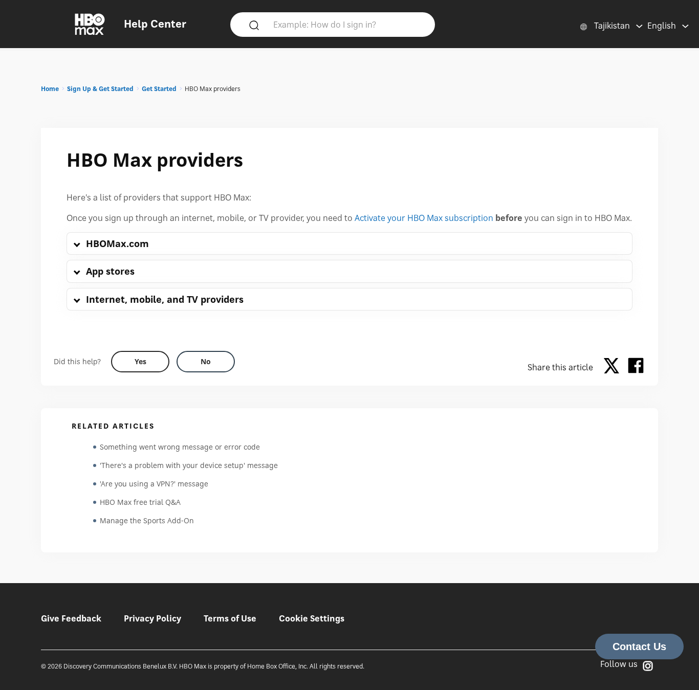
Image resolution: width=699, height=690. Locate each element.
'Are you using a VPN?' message (154, 483)
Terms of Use (230, 618)
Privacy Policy (152, 618)
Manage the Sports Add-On (147, 520)
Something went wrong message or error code (180, 447)
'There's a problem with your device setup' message (189, 465)
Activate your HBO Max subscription (424, 218)
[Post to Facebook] (635, 367)
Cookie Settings (311, 618)
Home (50, 88)
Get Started (159, 88)
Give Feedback (71, 618)
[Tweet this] (614, 367)
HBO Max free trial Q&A (140, 502)
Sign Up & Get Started (100, 88)
